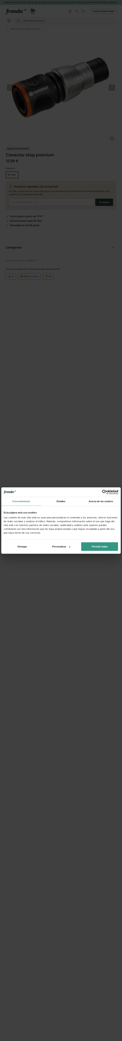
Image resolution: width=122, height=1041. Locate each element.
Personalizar (59, 546)
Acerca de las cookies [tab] (101, 501)
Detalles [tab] (61, 501)
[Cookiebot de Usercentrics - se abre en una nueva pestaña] (104, 492)
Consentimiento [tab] (21, 501)
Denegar (22, 546)
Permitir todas (100, 546)
